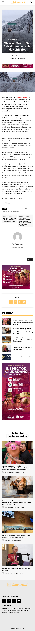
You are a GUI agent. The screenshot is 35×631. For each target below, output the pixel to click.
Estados (24, 39)
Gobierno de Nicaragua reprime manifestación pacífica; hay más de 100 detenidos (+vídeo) (25, 222)
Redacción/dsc (9, 472)
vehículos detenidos (14, 211)
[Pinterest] (20, 302)
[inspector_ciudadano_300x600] (16, 419)
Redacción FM (8, 573)
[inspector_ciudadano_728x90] (17, 67)
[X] (15, 302)
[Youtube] (19, 601)
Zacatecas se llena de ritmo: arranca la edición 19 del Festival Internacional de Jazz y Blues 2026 (23, 331)
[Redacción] (17, 236)
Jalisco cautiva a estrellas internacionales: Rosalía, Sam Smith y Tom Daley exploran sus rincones (23, 321)
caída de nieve (12, 209)
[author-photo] (3, 472)
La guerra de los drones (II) (22, 357)
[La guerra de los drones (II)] (6, 357)
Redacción (19, 55)
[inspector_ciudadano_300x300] (16, 288)
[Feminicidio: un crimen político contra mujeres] (6, 348)
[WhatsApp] (24, 302)
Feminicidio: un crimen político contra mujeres (16, 569)
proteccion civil (22, 209)
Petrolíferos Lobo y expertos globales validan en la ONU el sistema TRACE (22, 340)
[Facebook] (11, 302)
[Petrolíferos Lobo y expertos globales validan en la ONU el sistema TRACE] (6, 339)
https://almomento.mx (17, 247)
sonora (5, 211)
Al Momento (12, 39)
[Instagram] (9, 601)
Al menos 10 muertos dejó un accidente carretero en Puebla (9, 220)
